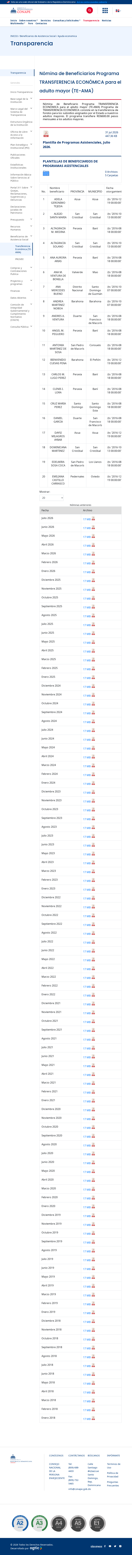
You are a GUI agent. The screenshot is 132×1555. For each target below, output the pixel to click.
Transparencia (91, 20)
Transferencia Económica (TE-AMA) (23, 249)
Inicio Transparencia (21, 91)
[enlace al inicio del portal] (24, 11)
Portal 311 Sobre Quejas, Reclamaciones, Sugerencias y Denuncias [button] (19, 193)
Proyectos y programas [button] (16, 282)
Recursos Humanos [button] (15, 228)
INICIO (14, 36)
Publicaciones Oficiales (17, 156)
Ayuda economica (67, 36)
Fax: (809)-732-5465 (73, 1480)
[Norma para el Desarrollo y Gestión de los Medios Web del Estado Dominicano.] (20, 1523)
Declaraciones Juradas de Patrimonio (18, 209)
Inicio (13, 20)
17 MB (87, 519)
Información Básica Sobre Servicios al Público (20, 177)
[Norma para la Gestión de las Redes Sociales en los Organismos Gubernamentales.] (97, 1523)
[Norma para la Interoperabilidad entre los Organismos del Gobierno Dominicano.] (58, 1523)
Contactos (41, 23)
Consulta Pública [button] (19, 326)
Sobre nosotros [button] (27, 20)
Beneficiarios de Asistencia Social (38, 36)
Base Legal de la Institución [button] (19, 100)
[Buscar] (89, 10)
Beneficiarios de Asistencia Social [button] (19, 238)
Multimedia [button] (17, 23)
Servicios (46, 20)
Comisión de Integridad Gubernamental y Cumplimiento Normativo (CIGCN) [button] (19, 312)
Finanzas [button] (15, 290)
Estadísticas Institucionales (18, 166)
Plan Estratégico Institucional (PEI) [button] (19, 146)
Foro (30, 23)
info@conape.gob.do (79, 1489)
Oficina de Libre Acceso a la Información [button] (19, 134)
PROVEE (19, 259)
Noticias (106, 20)
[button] (105, 12)
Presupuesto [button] (17, 219)
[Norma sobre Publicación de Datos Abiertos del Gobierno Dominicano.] (39, 1523)
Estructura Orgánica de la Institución (21, 123)
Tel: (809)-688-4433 (73, 1467)
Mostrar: (44, 491)
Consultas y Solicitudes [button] (66, 20)
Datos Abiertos (18, 297)
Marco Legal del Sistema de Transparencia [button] (19, 111)
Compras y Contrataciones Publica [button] (18, 271)
